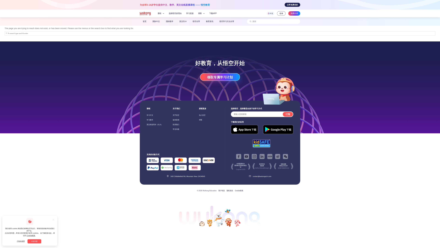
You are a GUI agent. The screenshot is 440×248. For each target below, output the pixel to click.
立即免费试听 (292, 5)
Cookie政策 (239, 191)
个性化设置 (21, 241)
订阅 (288, 114)
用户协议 (221, 191)
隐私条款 (230, 191)
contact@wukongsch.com (262, 176)
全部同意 (34, 241)
